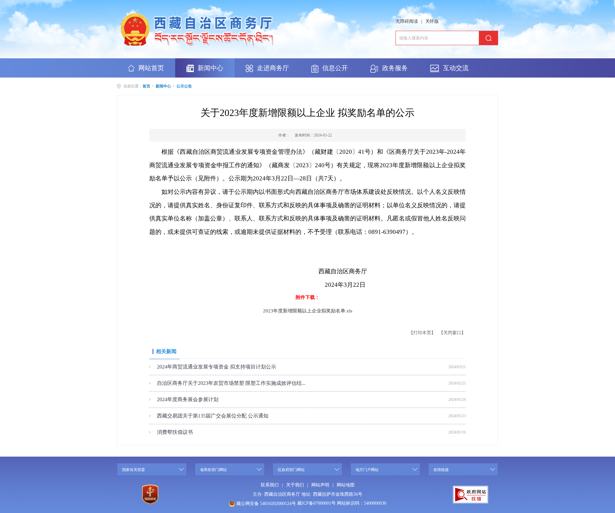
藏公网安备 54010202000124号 (266, 503)
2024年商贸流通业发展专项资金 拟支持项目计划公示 (216, 366)
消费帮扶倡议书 (175, 432)
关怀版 (432, 21)
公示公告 (184, 86)
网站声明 (320, 485)
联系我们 (270, 485)
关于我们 (295, 485)
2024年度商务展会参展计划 (187, 399)
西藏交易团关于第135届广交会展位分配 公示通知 (212, 415)
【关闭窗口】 (452, 332)
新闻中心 (163, 86)
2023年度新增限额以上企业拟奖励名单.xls (307, 310)
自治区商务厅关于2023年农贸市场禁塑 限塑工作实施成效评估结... (231, 383)
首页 (146, 86)
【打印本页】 (422, 332)
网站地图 (346, 485)
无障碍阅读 (407, 21)
